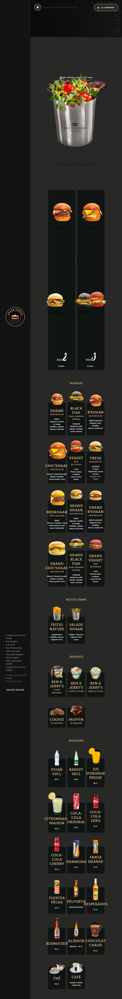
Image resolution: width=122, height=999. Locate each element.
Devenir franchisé (14, 681)
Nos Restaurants (14, 648)
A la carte (10, 644)
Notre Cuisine (12, 657)
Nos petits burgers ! (15, 654)
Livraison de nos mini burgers (15, 668)
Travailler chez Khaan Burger (16, 676)
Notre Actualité (13, 651)
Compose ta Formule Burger (15, 636)
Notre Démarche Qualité (14, 662)
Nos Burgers (12, 641)
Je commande (108, 7)
